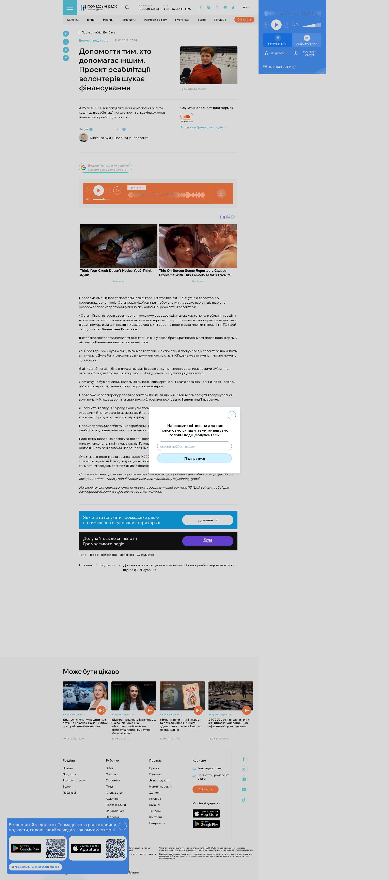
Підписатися (194, 458)
